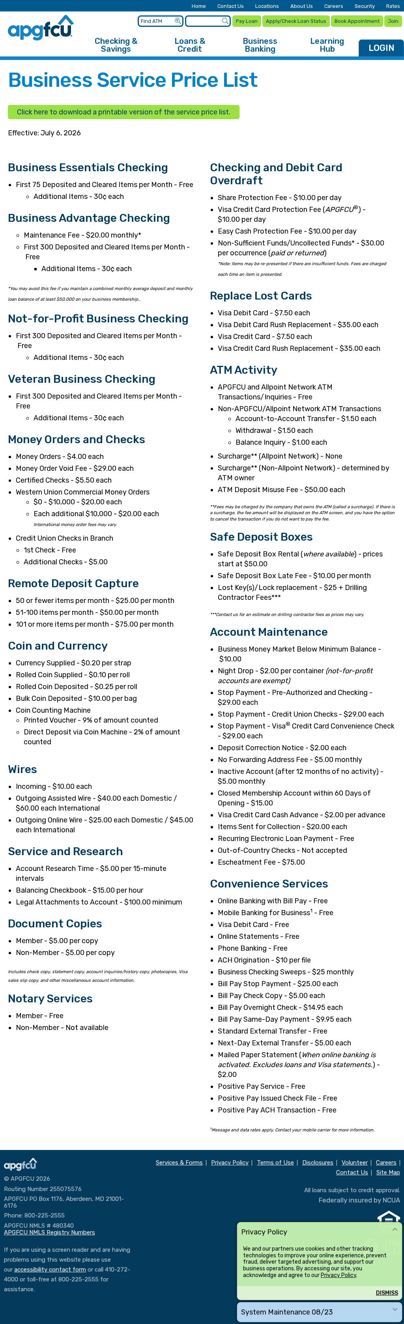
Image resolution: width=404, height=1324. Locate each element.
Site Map (388, 1173)
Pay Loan (247, 21)
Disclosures (317, 1163)
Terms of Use (275, 1163)
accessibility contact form (50, 1269)
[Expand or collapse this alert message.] (395, 1229)
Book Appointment (357, 21)
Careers (333, 6)
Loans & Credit (189, 45)
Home (199, 6)
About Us (301, 6)
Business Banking (260, 45)
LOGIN (381, 48)
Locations (267, 6)
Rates (393, 6)
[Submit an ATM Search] (177, 21)
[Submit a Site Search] (225, 21)
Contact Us (230, 6)
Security (365, 6)
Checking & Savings (116, 45)
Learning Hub (327, 45)
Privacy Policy (338, 1275)
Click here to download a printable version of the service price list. (123, 112)
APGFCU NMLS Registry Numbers (49, 1232)
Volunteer (355, 1163)
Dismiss (387, 1293)
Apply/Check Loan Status (296, 21)
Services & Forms (179, 1163)
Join (393, 21)
